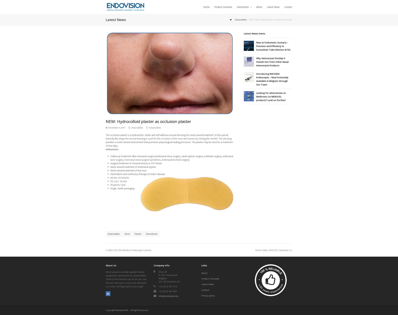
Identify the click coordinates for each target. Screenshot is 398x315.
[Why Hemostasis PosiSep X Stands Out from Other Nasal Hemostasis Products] (249, 61)
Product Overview (210, 278)
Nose (127, 233)
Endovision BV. (122, 310)
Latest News (207, 284)
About (204, 273)
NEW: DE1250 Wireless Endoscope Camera (129, 250)
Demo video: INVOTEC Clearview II (272, 250)
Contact (205, 290)
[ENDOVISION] (125, 6)
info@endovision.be (168, 296)
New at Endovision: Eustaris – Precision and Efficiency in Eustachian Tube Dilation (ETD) (273, 46)
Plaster (137, 233)
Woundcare (151, 233)
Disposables (137, 127)
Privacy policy (208, 295)
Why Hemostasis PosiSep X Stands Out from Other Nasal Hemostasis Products (272, 62)
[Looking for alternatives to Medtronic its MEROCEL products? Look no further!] (249, 96)
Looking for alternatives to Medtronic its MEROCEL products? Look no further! (271, 97)
